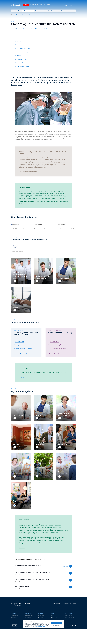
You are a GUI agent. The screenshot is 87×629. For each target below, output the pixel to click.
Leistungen (38, 28)
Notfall (26, 4)
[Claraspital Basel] (16, 5)
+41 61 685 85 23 (19, 341)
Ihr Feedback (22, 377)
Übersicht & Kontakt (16, 28)
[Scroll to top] (84, 626)
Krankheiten (30, 28)
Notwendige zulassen (56, 625)
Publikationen (46, 28)
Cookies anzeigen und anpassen (40, 626)
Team (24, 28)
